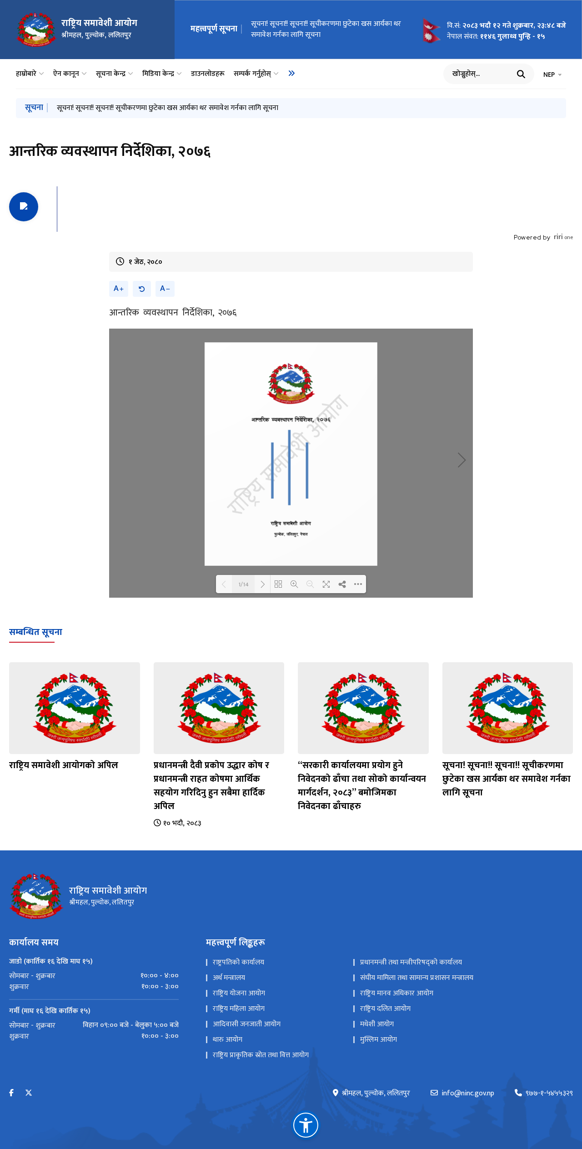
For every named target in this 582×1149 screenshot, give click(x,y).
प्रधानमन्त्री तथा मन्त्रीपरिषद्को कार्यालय (411, 962)
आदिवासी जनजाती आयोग (247, 1024)
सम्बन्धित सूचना (35, 632)
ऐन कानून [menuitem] (66, 74)
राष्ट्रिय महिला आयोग (239, 1009)
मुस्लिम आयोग (378, 1040)
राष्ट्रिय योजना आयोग (239, 993)
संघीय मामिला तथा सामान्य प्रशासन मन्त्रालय (416, 978)
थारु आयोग (227, 1040)
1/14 (243, 584)
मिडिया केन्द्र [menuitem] (158, 74)
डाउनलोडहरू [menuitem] (208, 74)
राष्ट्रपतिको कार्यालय (238, 962)
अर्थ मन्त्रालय (229, 978)
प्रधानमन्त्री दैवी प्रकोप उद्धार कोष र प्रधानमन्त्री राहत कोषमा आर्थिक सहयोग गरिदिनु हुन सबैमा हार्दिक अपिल (211, 786)
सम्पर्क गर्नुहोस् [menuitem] (252, 74)
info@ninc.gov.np (468, 1093)
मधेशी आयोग (377, 1024)
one (563, 237)
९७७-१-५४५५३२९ (549, 1093)
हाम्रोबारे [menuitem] (26, 74)
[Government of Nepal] (36, 29)
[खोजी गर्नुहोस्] (521, 74)
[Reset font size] (142, 289)
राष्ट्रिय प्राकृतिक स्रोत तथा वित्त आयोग (261, 1055)
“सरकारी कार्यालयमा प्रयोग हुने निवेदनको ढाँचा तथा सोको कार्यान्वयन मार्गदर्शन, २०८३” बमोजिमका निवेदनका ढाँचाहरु (362, 786)
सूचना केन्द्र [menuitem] (110, 74)
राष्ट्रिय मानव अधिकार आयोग (396, 993)
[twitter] (28, 1093)
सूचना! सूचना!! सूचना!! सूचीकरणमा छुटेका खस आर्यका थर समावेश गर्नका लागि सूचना (326, 29)
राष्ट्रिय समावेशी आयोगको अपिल (63, 765)
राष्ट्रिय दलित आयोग (385, 1009)
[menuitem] (291, 73)
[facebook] (11, 1093)
